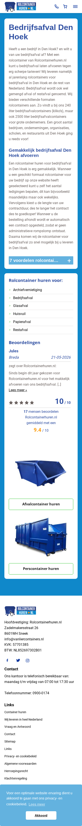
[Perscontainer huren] (41, 536)
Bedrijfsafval (23, 298)
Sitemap (10, 741)
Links (8, 749)
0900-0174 (41, 693)
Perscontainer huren (41, 568)
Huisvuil (19, 314)
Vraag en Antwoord (17, 726)
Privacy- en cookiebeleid (20, 756)
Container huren (15, 712)
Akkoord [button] (41, 815)
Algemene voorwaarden (20, 763)
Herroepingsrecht (16, 771)
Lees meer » (18, 390)
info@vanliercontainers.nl (24, 639)
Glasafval (20, 306)
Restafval (20, 330)
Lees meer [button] (37, 804)
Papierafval (22, 322)
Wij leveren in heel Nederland (23, 719)
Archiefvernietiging (27, 290)
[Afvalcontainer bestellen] (41, 472)
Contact (9, 734)
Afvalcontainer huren (41, 504)
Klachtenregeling (15, 778)
